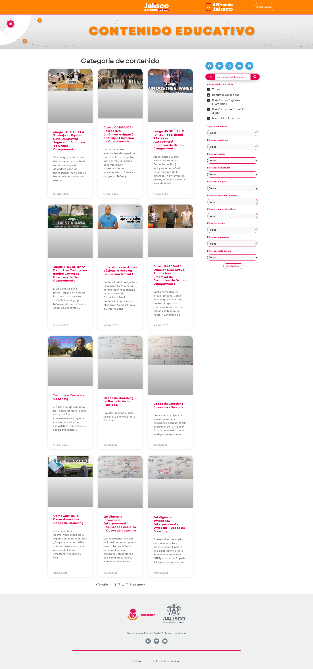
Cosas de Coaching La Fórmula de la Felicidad (118, 401)
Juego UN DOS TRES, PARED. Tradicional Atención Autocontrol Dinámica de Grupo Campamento (169, 139)
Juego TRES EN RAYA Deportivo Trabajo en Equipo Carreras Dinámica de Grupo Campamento (70, 273)
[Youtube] (165, 641)
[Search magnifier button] (255, 77)
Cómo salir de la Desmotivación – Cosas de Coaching (68, 519)
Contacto (139, 661)
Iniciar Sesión (264, 7)
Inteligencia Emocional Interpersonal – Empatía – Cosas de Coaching (169, 524)
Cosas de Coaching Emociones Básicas (168, 405)
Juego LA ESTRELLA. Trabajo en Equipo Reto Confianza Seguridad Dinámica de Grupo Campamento (69, 140)
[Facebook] (148, 641)
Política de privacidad (166, 661)
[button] (209, 66)
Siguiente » (137, 584)
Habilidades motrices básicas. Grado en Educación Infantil (120, 270)
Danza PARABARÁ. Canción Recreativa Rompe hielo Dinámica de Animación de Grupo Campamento (169, 275)
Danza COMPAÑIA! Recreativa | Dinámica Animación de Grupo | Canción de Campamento (119, 134)
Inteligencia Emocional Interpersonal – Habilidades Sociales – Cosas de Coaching (119, 523)
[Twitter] (156, 641)
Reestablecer (233, 266)
